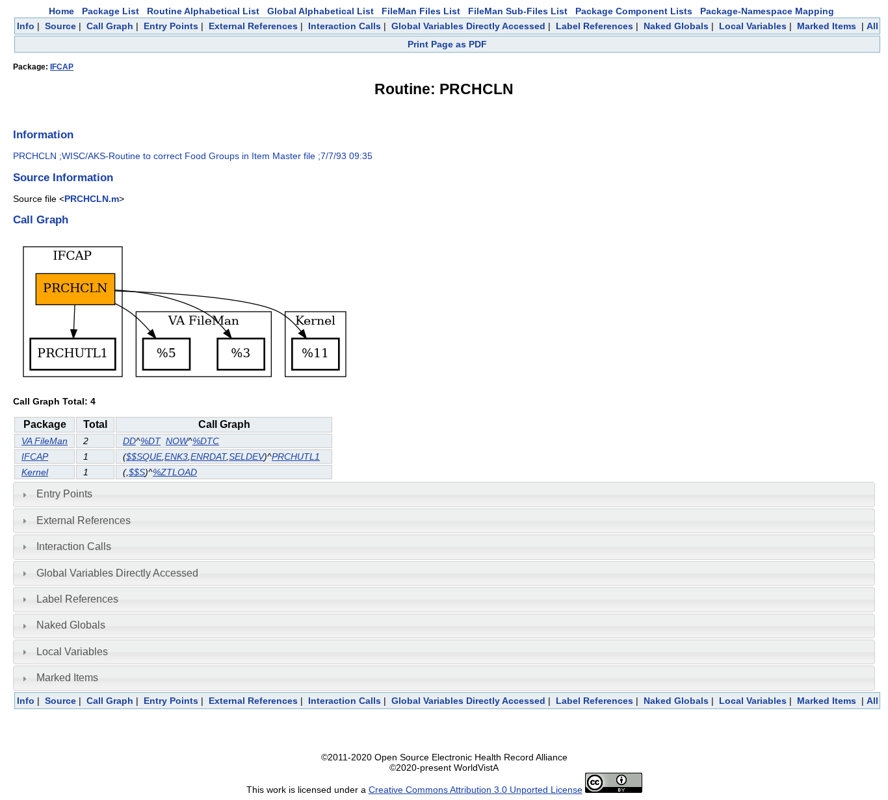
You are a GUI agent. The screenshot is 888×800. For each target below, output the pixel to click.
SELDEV (246, 456)
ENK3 (176, 456)
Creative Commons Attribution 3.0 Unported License (475, 789)
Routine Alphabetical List (203, 11)
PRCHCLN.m (91, 199)
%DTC (205, 441)
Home (61, 11)
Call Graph (109, 26)
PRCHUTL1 (296, 456)
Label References (594, 26)
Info (25, 26)
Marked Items (826, 26)
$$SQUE (144, 456)
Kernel (34, 472)
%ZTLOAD (175, 472)
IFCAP (61, 67)
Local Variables (753, 26)
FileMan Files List (421, 11)
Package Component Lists (633, 11)
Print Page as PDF (447, 44)
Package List (110, 11)
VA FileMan (44, 441)
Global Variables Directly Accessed (468, 26)
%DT (150, 441)
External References (253, 26)
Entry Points (171, 26)
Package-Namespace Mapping (767, 11)
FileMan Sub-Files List (518, 11)
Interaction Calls (344, 26)
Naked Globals (676, 26)
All (872, 26)
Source (60, 26)
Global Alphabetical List (320, 11)
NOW (177, 441)
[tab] (444, 494)
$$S (137, 472)
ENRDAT (208, 456)
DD (129, 441)
